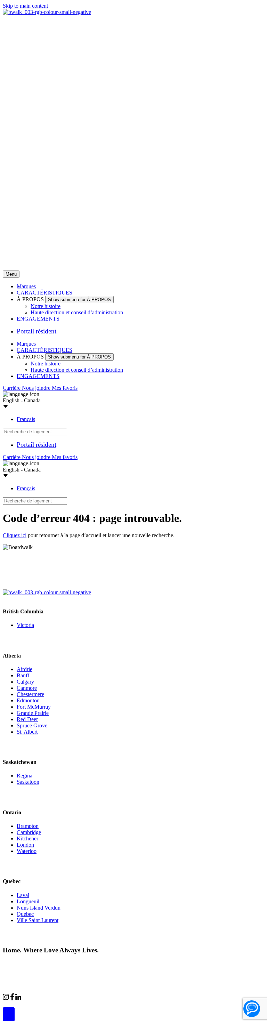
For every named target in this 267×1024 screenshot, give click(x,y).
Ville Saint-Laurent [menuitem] (37, 920)
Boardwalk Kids (116, 997)
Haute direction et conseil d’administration (77, 312)
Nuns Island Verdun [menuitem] (38, 908)
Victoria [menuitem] (25, 625)
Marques (26, 286)
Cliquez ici (14, 535)
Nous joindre (37, 388)
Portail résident (36, 331)
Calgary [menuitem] (25, 682)
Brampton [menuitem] (28, 826)
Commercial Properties (46, 997)
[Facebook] (12, 998)
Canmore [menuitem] (27, 688)
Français (26, 419)
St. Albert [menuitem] (27, 732)
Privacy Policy (76, 963)
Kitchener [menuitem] (27, 838)
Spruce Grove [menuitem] (32, 725)
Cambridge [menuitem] (29, 832)
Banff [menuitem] (23, 675)
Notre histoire (45, 306)
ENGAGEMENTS (38, 319)
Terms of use (110, 963)
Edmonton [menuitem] (28, 700)
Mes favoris (65, 388)
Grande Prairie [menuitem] (33, 713)
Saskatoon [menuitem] (28, 782)
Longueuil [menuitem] (28, 901)
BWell (85, 997)
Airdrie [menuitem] (24, 669)
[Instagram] (6, 998)
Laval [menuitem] (23, 895)
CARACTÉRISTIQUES (44, 293)
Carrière (12, 388)
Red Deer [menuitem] (27, 719)
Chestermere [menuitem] (30, 694)
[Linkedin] (18, 998)
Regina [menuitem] (24, 776)
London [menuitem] (25, 845)
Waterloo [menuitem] (27, 851)
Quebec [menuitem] (25, 914)
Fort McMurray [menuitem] (34, 707)
